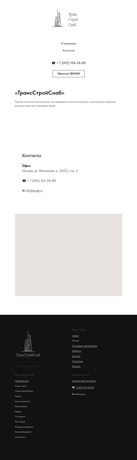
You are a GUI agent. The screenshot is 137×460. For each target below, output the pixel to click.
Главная (75, 335)
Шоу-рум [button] (76, 356)
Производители (22, 381)
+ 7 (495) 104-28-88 (71, 63)
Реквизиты (76, 351)
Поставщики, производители (84, 346)
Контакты (69, 50)
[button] (69, 73)
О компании (68, 43)
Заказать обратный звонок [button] (84, 381)
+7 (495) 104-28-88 (84, 387)
